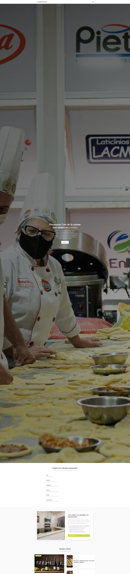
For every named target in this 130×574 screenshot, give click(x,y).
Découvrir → (65, 242)
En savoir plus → (72, 535)
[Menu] (93, 2)
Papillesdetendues (41, 1)
